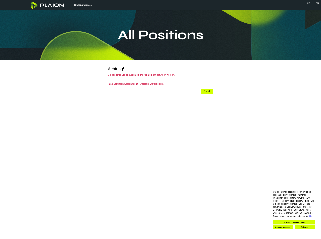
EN (317, 3)
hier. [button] (311, 216)
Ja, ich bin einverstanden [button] (294, 222)
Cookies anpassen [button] (283, 227)
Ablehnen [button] (305, 227)
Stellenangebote (83, 5)
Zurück (207, 91)
